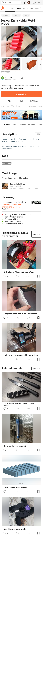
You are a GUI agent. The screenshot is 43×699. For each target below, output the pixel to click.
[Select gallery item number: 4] (23, 309)
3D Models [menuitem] (10, 8)
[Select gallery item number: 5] (24, 309)
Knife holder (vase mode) (15, 446)
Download (22, 94)
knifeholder (6, 163)
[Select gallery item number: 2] (19, 309)
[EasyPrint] (24, 2)
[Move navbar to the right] (40, 8)
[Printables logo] (2, 8)
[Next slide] (40, 64)
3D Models (6, 15)
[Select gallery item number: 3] (21, 309)
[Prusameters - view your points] (28, 2)
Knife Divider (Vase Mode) (15, 488)
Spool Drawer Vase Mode (15, 529)
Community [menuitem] (34, 8)
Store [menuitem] (19, 8)
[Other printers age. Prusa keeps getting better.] (21, 115)
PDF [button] (38, 134)
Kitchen (27, 15)
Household (17, 15)
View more (36, 234)
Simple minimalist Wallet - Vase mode (20, 314)
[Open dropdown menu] (40, 20)
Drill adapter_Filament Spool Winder (19, 272)
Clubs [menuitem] (25, 8)
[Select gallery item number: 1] (18, 309)
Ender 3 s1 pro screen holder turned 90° (21, 355)
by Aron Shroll (15, 186)
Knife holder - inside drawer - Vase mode (19, 404)
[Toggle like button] (5, 276)
